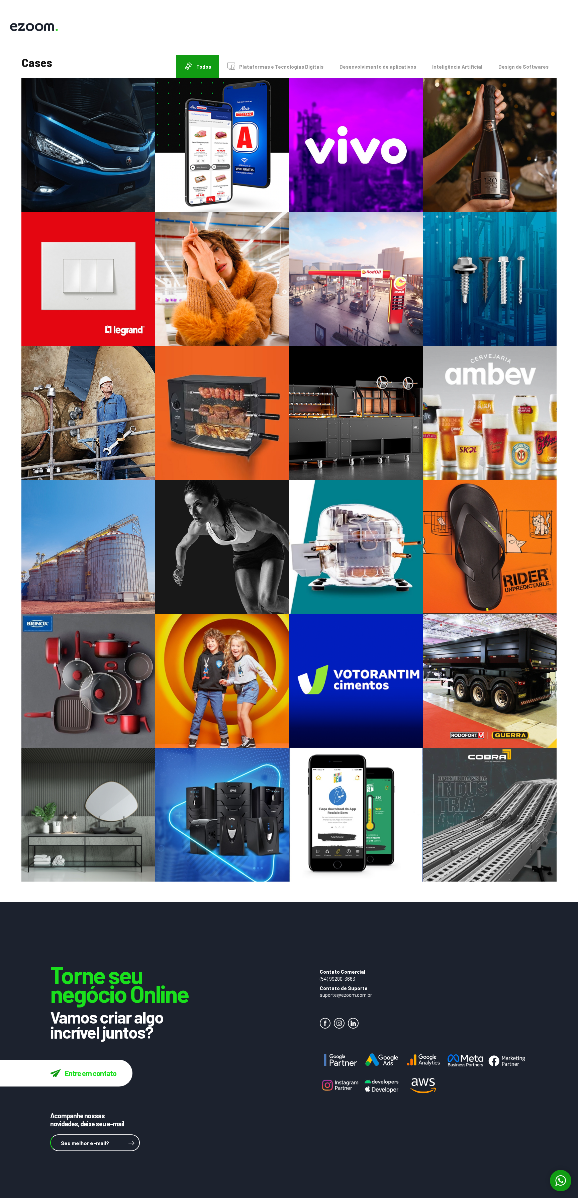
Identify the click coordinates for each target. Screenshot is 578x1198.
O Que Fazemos (337, 27)
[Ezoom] (534, 27)
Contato (413, 27)
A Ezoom (294, 27)
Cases (378, 27)
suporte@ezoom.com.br (346, 995)
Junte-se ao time (461, 27)
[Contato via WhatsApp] (560, 1180)
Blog (504, 27)
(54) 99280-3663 (337, 979)
